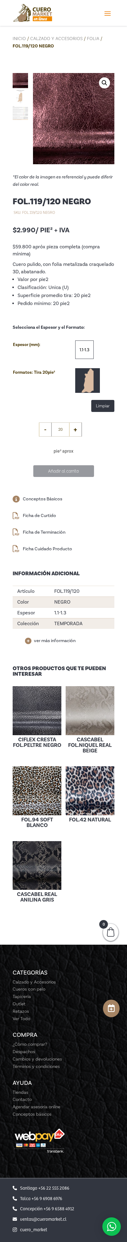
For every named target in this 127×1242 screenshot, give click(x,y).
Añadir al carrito (63, 471)
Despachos (24, 1051)
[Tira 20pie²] (87, 380)
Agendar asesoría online (36, 1107)
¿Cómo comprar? (30, 1044)
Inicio (19, 38)
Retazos (21, 1011)
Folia (93, 38)
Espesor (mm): (26, 344)
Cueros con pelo (29, 989)
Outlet (19, 1004)
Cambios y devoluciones (37, 1059)
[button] (104, 82)
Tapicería (22, 996)
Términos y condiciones (36, 1066)
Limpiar (103, 405)
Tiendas (20, 1092)
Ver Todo (21, 1018)
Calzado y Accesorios (56, 38)
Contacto (22, 1099)
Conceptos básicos (32, 1114)
